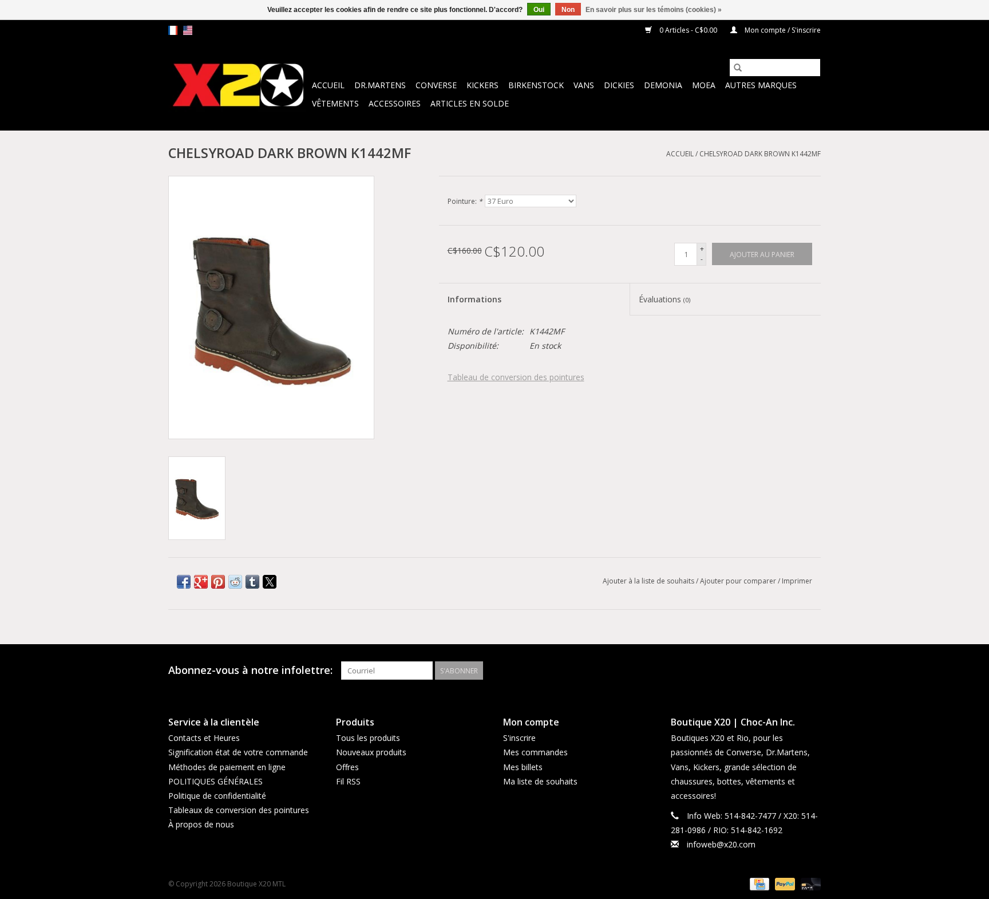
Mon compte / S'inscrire (782, 30)
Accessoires (395, 103)
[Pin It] (218, 582)
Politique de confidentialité (217, 795)
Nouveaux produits (371, 752)
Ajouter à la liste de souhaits (649, 581)
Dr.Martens (380, 85)
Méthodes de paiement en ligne (227, 767)
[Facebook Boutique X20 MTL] (791, 670)
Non (568, 10)
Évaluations (664, 299)
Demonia (663, 85)
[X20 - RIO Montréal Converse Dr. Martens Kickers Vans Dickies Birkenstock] (238, 85)
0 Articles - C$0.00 (688, 30)
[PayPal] (784, 883)
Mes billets (523, 767)
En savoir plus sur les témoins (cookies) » (654, 10)
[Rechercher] (737, 67)
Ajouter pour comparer (739, 581)
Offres (347, 767)
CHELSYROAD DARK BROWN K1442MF (760, 154)
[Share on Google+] (201, 582)
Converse (436, 85)
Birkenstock (536, 85)
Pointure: (465, 201)
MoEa (703, 85)
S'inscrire (519, 737)
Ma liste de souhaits (540, 781)
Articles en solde (469, 103)
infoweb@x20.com (721, 844)
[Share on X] (269, 582)
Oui (538, 10)
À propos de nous (201, 824)
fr (172, 30)
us (187, 30)
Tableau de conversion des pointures (516, 377)
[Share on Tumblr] (252, 582)
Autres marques (761, 85)
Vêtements (335, 103)
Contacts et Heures (204, 737)
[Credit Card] (758, 883)
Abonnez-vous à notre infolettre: (250, 670)
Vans (583, 85)
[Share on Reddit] (235, 582)
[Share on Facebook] (184, 582)
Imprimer (797, 581)
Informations (474, 299)
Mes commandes (535, 752)
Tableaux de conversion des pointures (238, 810)
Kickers (482, 85)
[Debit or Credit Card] (809, 883)
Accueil (328, 85)
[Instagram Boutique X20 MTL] (811, 670)
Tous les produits (368, 737)
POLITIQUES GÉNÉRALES (215, 781)
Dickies (619, 85)
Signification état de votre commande (238, 752)
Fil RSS (348, 781)
